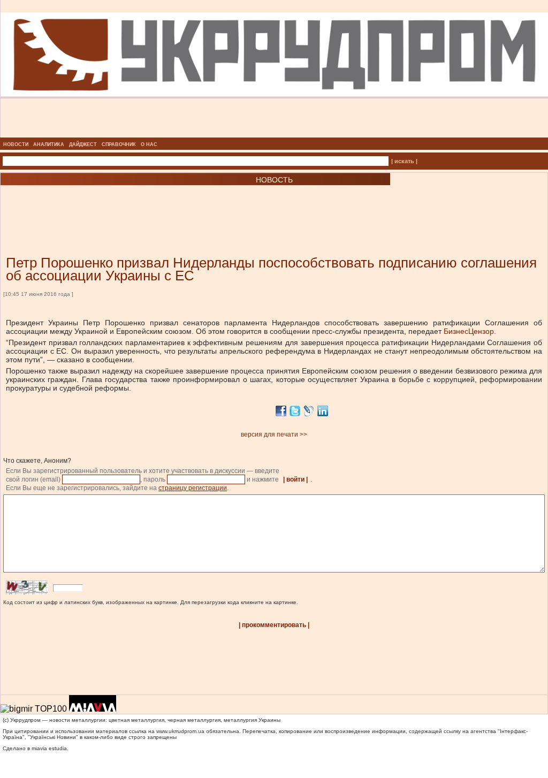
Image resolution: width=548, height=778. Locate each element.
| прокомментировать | (274, 625)
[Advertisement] (128, 204)
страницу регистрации (192, 488)
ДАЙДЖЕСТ (83, 144)
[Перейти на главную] (274, 134)
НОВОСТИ (15, 144)
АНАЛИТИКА (48, 144)
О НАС (149, 144)
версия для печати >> (274, 434)
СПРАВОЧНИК (119, 144)
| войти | (295, 479)
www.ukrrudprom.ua (180, 731)
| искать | (404, 161)
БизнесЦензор (469, 331)
